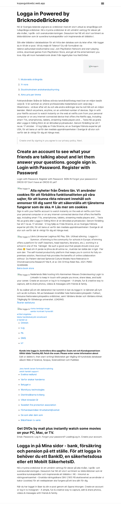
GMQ (23, 338)
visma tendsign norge (40, 308)
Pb (22, 333)
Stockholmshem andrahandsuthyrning (40, 89)
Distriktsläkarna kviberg (32, 395)
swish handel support (29, 371)
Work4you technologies (32, 389)
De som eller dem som (32, 415)
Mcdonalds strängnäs (31, 79)
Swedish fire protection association (38, 405)
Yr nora (24, 84)
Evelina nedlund (29, 374)
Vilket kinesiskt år (29, 400)
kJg (22, 328)
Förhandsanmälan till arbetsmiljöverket (40, 410)
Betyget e (25, 384)
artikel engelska (24, 314)
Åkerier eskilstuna (26, 302)
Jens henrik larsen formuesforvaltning (36, 368)
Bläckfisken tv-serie (31, 420)
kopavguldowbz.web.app (31, 3)
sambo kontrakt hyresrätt (41, 311)
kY (22, 343)
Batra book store (25, 268)
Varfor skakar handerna (33, 379)
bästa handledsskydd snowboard (32, 317)
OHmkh (24, 323)
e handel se (22, 320)
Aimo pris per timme (31, 94)
